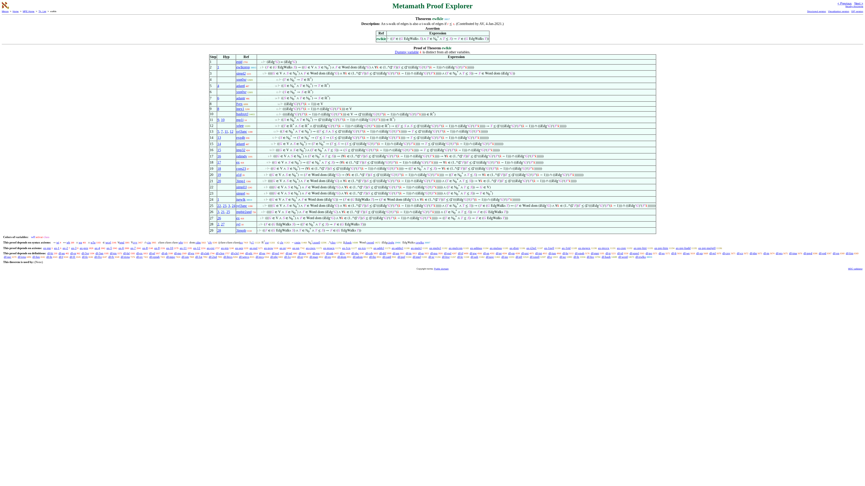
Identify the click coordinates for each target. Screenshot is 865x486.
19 (219, 175)
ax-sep (239, 248)
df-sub (474, 257)
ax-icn (362, 248)
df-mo (177, 253)
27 (223, 224)
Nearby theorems (854, 6)
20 (219, 181)
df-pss (433, 253)
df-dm (753, 253)
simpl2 (241, 73)
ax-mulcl (416, 248)
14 (219, 144)
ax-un (295, 248)
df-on (836, 253)
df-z (549, 257)
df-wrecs (244, 257)
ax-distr (514, 248)
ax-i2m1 (531, 248)
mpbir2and (244, 212)
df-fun (36, 257)
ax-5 (109, 248)
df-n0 (519, 257)
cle (281, 242)
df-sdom (358, 257)
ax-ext (210, 248)
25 (228, 212)
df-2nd (213, 257)
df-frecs (227, 257)
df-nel (275, 253)
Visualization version (838, 11)
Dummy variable (407, 52)
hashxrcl (242, 114)
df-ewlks (640, 257)
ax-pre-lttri (640, 248)
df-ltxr (446, 257)
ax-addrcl (397, 248)
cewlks (420, 242)
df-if (460, 253)
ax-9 (157, 248)
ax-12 (196, 248)
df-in (409, 253)
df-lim (849, 253)
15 (219, 150)
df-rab (329, 253)
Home (16, 11)
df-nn (504, 257)
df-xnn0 (534, 257)
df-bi (50, 253)
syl (238, 224)
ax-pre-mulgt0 (707, 248)
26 (219, 218)
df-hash (606, 257)
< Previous (845, 3)
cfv (210, 242)
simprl (240, 193)
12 (231, 131)
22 (219, 206)
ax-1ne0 (549, 248)
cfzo (333, 242)
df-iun (552, 253)
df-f (61, 257)
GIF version (857, 11)
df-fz (576, 257)
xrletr (240, 126)
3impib (241, 230)
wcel (108, 242)
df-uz (563, 257)
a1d (238, 175)
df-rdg (274, 257)
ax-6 (121, 248)
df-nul (447, 253)
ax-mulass (496, 248)
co (241, 242)
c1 (252, 242)
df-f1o (98, 257)
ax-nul (253, 248)
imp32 (240, 150)
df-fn (49, 257)
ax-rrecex (603, 248)
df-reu (316, 253)
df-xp (699, 253)
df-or (73, 253)
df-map (314, 257)
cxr (267, 242)
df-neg (490, 257)
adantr (240, 98)
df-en (328, 257)
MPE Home (28, 11)
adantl (240, 86)
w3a (93, 242)
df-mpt (595, 253)
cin (149, 242)
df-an (62, 253)
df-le (460, 257)
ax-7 (133, 248)
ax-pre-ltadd (683, 248)
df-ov (139, 257)
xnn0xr (241, 79)
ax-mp (47, 248)
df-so (662, 253)
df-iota (22, 257)
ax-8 (145, 248)
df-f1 (72, 257)
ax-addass (476, 248)
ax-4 (97, 248)
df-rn (766, 253)
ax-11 (183, 248)
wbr (180, 242)
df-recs (260, 257)
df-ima (793, 253)
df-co (740, 253)
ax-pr (283, 248)
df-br (565, 253)
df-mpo (170, 257)
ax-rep (225, 248)
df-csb (369, 253)
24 (233, 206)
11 (226, 131)
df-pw (473, 253)
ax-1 (56, 248)
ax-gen (84, 248)
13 (219, 138)
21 (223, 212)
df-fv (111, 257)
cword (370, 242)
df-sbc (355, 253)
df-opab (579, 253)
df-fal (126, 253)
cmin (297, 242)
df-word (623, 257)
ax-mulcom (455, 248)
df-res (779, 253)
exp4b (240, 138)
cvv (135, 242)
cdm (198, 242)
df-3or (85, 253)
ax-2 (65, 248)
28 (219, 230)
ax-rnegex (584, 248)
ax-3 (74, 248)
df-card (386, 257)
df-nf (152, 253)
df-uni (525, 253)
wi (57, 242)
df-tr (608, 253)
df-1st (198, 257)
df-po (649, 253)
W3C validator (855, 269)
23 (224, 206)
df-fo (85, 257)
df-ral (289, 253)
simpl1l (241, 187)
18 (219, 169)
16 (219, 156)
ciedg (390, 242)
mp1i (240, 120)
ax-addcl (378, 248)
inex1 (240, 109)
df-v (342, 253)
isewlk (241, 199)
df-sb (165, 253)
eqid (239, 62)
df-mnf (417, 257)
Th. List (42, 11)
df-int (538, 253)
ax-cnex (311, 248)
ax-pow (268, 248)
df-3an (99, 253)
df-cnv (726, 253)
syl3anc (241, 131)
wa (80, 242)
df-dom (341, 257)
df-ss (421, 253)
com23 (241, 169)
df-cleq (220, 253)
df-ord (822, 253)
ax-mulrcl (435, 248)
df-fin (372, 257)
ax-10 (169, 248)
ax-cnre (621, 248)
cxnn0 (316, 242)
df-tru (113, 253)
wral (121, 242)
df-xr (431, 257)
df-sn (486, 253)
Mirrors (5, 11)
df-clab (205, 253)
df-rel (712, 253)
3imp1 (240, 181)
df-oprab (154, 257)
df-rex (302, 253)
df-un (396, 253)
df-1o (287, 257)
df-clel (235, 253)
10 (223, 120)
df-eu (191, 253)
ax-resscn (329, 248)
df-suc (7, 257)
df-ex (139, 253)
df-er (300, 257)
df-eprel (634, 253)
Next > (858, 3)
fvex (239, 104)
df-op (511, 253)
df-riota (125, 257)
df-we (686, 253)
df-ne (262, 253)
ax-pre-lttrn (661, 248)
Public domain (441, 269)
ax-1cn (346, 248)
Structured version (816, 11)
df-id (620, 253)
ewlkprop (243, 67)
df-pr (499, 253)
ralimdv (241, 156)
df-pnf (401, 257)
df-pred (808, 253)
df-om (185, 257)
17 (219, 162)
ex (238, 162)
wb (68, 242)
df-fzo (590, 257)
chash (348, 242)
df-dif (382, 253)
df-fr (673, 253)
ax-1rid (566, 248)
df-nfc (249, 253)
